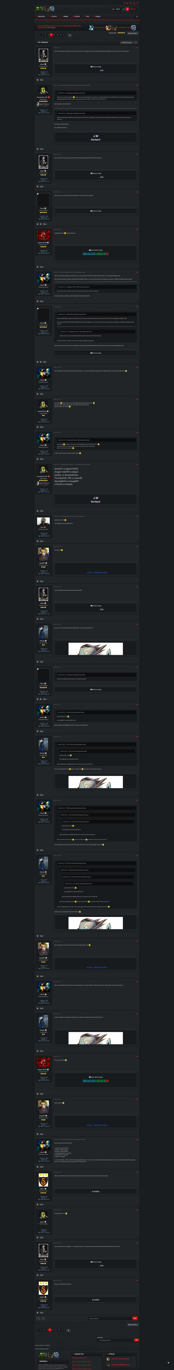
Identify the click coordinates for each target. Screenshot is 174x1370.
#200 (137, 855)
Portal (54, 16)
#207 (137, 1172)
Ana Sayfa (41, 16)
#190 (137, 432)
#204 (137, 1056)
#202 (137, 981)
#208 (137, 1210)
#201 (137, 941)
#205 (137, 1099)
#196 (137, 667)
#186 (137, 272)
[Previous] (39, 34)
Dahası (97, 16)
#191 (137, 464)
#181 (137, 47)
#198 (137, 736)
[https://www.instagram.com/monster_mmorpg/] (137, 3)
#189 (137, 399)
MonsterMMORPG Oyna (124, 27)
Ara (135, 1318)
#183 (137, 154)
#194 (137, 586)
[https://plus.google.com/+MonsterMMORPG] (131, 3)
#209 (137, 1243)
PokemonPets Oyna (100, 27)
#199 (137, 800)
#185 (137, 229)
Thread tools (126, 42)
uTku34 (83, 272)
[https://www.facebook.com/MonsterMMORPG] (124, 3)
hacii (83, 516)
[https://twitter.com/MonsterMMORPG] (127, 3)
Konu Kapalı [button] (133, 33)
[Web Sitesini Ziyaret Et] (37, 224)
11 (60, 35)
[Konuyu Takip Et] (135, 43)
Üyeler (77, 16)
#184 (137, 192)
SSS (87, 16)
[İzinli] (49, 97)
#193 (137, 546)
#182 (137, 85)
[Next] (63, 34)
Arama (65, 16)
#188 (137, 367)
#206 (137, 1139)
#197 (137, 704)
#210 (137, 1280)
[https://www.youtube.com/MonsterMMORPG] (134, 3)
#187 (137, 306)
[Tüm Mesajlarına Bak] (37, 80)
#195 (137, 624)
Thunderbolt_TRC (86, 85)
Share (41, 80)
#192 (137, 516)
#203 (137, 1013)
